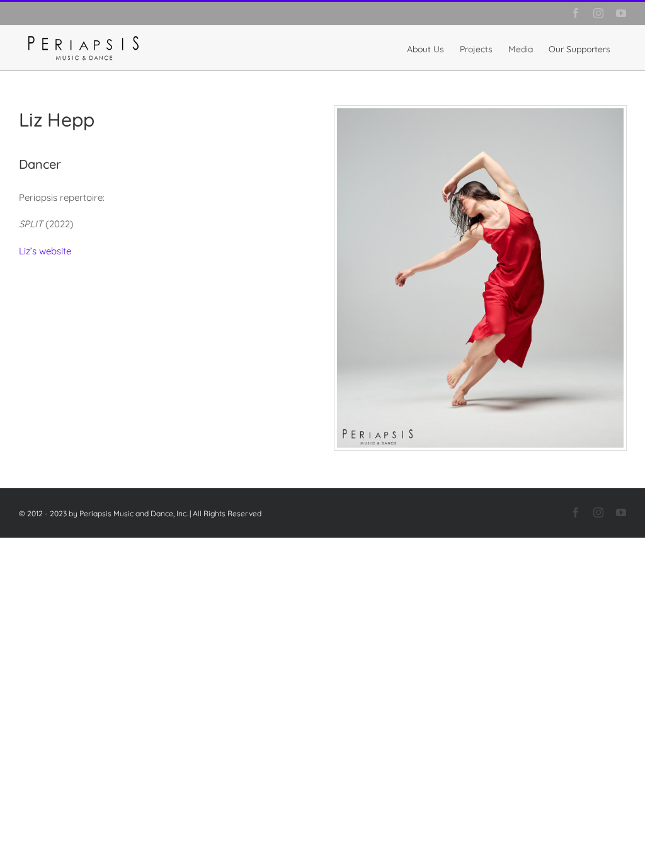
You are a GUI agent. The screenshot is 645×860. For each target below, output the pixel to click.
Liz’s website (45, 251)
